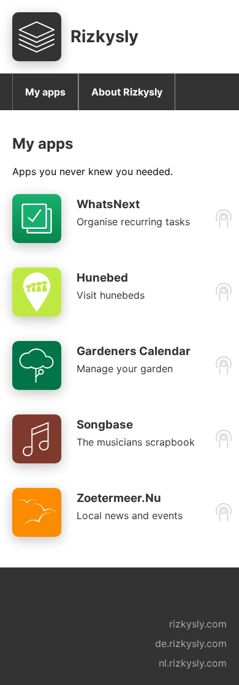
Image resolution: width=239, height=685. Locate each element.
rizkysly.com (198, 624)
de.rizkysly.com (191, 643)
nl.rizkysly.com (193, 663)
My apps (45, 92)
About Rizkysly (126, 92)
